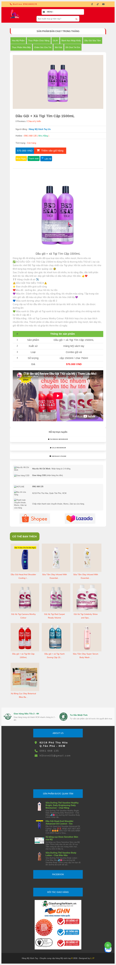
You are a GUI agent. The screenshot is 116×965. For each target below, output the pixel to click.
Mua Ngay (21, 158)
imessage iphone (58, 456)
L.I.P (92, 958)
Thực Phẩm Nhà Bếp (21, 47)
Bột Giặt (58, 47)
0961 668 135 (49, 750)
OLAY (55, 40)
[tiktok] (97, 4)
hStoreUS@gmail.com (55, 755)
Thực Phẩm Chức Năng (38, 40)
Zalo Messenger (58, 447)
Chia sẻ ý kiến (34, 121)
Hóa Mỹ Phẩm (18, 40)
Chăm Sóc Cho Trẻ (42, 47)
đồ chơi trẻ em (73, 47)
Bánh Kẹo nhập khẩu (71, 40)
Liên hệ (48, 159)
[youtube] (103, 4)
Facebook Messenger (59, 439)
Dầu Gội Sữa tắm (92, 40)
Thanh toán (33, 158)
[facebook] (92, 4)
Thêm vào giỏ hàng (51, 150)
